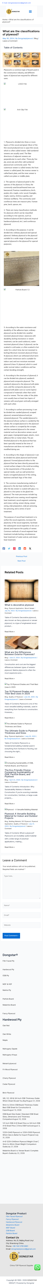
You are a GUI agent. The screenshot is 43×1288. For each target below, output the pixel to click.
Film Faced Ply (8, 961)
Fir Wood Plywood (10, 1069)
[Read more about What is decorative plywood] (21, 591)
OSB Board (10, 1231)
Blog (36, 38)
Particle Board (8, 999)
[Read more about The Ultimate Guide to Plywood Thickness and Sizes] (21, 725)
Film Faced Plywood (14, 1216)
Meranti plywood (9, 1063)
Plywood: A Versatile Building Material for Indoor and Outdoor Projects (21, 815)
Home (4, 20)
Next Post (22, 561)
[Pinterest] (14, 548)
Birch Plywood (8, 1093)
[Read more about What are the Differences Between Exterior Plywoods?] (21, 643)
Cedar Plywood (9, 1084)
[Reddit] (25, 548)
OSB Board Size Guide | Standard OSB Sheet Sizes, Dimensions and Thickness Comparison (20, 1116)
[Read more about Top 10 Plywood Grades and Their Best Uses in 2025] (21, 686)
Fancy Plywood (9, 1013)
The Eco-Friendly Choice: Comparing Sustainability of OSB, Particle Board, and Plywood (19, 773)
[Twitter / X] (30, 548)
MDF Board (10, 1228)
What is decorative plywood (19, 605)
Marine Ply (7, 990)
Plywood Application (16, 608)
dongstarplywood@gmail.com (23, 1249)
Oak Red (6, 1025)
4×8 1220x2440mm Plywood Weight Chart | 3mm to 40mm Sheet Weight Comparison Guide (21, 1144)
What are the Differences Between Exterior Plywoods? (20, 653)
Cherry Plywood (9, 1078)
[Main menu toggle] (30, 11)
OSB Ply (6, 975)
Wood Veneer (29, 608)
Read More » (10, 632)
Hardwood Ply (8, 969)
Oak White (7, 1034)
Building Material (15, 821)
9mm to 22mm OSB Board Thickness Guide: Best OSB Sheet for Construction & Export (20, 1107)
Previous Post (21, 556)
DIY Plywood (26, 821)
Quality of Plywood (16, 697)
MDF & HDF (7, 984)
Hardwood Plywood (14, 1222)
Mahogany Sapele (10, 1049)
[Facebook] (4, 548)
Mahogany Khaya (10, 1055)
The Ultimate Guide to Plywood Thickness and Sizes (21, 731)
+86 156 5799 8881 (20, 1246)
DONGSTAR (32, 1280)
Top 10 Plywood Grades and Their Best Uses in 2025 (19, 692)
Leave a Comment (10, 41)
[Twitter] (9, 548)
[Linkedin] (19, 548)
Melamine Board (9, 1005)
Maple (5, 1040)
